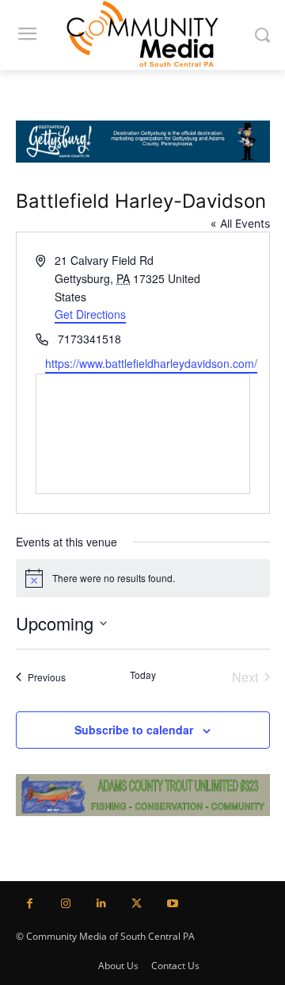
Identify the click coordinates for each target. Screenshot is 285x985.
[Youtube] (172, 904)
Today (143, 675)
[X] (136, 904)
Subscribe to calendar (133, 730)
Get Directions (90, 314)
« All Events (240, 223)
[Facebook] (30, 904)
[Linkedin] (101, 904)
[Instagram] (65, 904)
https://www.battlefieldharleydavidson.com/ (151, 363)
